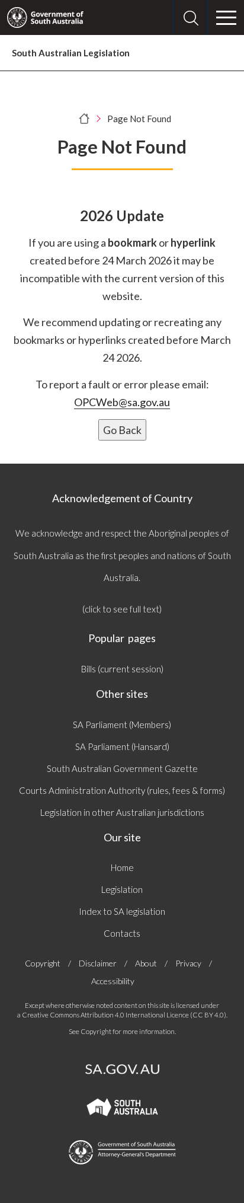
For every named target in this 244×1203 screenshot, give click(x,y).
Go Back (122, 429)
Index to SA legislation (122, 911)
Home (122, 867)
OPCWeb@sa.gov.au (122, 402)
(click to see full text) (122, 609)
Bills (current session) (122, 668)
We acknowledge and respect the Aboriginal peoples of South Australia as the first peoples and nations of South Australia (122, 555)
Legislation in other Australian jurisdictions (122, 812)
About (146, 963)
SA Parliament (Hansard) (122, 746)
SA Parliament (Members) (122, 724)
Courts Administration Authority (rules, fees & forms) (122, 790)
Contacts (122, 933)
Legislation (122, 889)
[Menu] (226, 18)
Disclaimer (98, 963)
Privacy (188, 963)
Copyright (42, 963)
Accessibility (112, 981)
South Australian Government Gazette (122, 768)
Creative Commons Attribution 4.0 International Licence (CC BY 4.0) (124, 1015)
